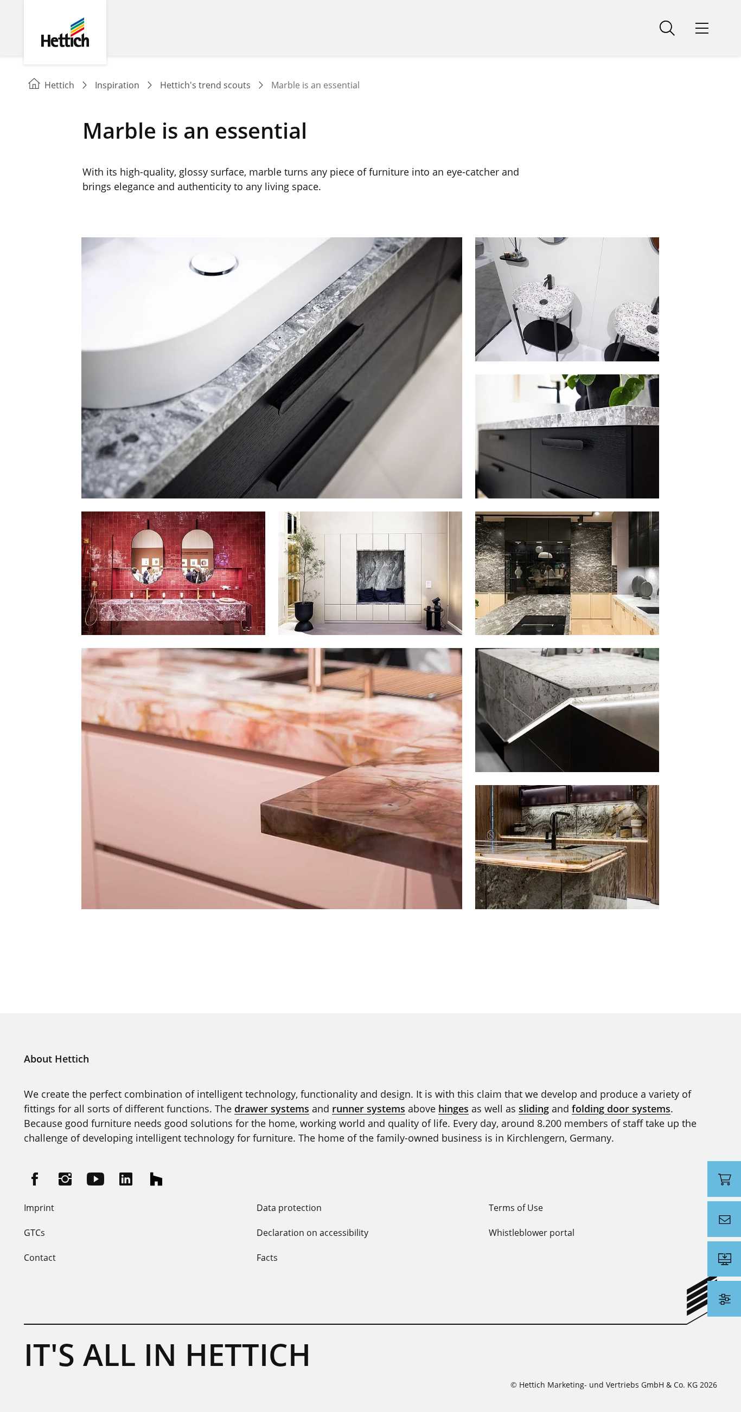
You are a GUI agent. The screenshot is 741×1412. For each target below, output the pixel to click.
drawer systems (271, 1108)
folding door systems (621, 1108)
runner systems (368, 1108)
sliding (534, 1108)
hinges (453, 1108)
